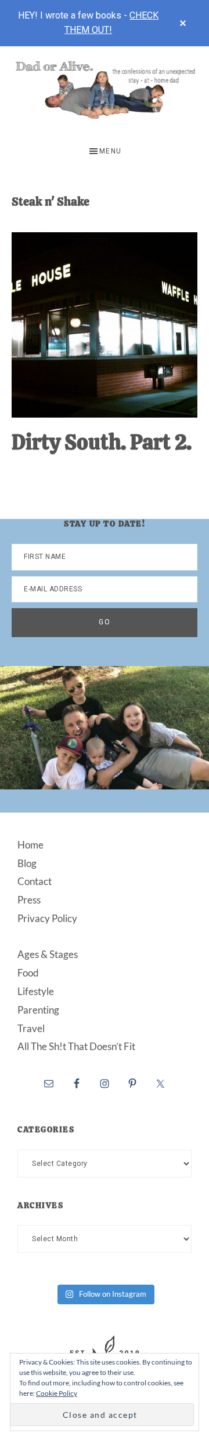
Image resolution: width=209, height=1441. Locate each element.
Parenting (38, 1010)
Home (30, 845)
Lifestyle (35, 991)
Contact (34, 881)
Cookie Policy (56, 1393)
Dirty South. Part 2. (102, 442)
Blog (27, 863)
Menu (110, 151)
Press (29, 900)
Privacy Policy (47, 918)
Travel (31, 1028)
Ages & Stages (47, 954)
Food (28, 973)
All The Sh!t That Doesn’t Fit (76, 1046)
